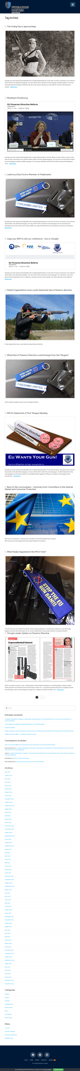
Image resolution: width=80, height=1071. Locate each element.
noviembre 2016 (9, 879)
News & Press (8, 1007)
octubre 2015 (8, 923)
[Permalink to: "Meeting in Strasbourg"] (40, 127)
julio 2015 (7, 930)
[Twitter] (40, 1055)
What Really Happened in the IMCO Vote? (26, 552)
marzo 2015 (8, 940)
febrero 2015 (8, 943)
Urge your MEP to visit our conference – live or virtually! (33, 239)
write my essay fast (10, 744)
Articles (7, 997)
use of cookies (47, 1069)
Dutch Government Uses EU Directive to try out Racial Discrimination (36, 744)
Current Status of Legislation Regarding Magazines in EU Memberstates (25, 724)
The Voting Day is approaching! (21, 26)
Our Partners (8, 1014)
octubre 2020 (8, 775)
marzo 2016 (8, 906)
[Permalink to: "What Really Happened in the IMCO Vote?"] (40, 590)
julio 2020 (7, 778)
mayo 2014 (8, 973)
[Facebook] (33, 1055)
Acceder (7, 1028)
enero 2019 (8, 822)
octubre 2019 (8, 802)
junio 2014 (8, 970)
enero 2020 (8, 795)
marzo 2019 (8, 819)
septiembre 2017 (9, 846)
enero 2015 (8, 946)
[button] (72, 4)
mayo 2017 (8, 859)
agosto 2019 (8, 809)
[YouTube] (47, 1055)
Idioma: (51, 1060)
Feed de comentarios (11, 1035)
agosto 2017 (8, 849)
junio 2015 (7, 933)
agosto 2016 (8, 889)
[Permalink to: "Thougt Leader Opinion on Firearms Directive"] (40, 659)
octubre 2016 (8, 883)
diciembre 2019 (9, 799)
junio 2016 (7, 896)
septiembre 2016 (9, 886)
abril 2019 (7, 815)
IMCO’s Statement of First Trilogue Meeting (27, 413)
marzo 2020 (8, 789)
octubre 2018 (8, 832)
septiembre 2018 (9, 836)
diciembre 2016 (9, 876)
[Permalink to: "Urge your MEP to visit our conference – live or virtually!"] (40, 256)
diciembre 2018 (9, 826)
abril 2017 (7, 862)
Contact (44, 1060)
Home (31, 1060)
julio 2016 (7, 893)
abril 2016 (7, 903)
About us (7, 994)
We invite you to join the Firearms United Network (30, 761)
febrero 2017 (8, 869)
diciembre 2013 (9, 980)
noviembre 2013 (9, 983)
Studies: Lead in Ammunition (21, 758)
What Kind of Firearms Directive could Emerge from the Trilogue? (38, 355)
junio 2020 (8, 782)
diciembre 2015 (9, 916)
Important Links (9, 1004)
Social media (8, 1017)
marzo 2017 (8, 866)
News (37, 1060)
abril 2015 (7, 936)
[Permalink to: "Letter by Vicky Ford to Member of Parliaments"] (40, 198)
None (6, 1011)
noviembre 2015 (9, 920)
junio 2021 (7, 772)
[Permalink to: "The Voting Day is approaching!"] (40, 54)
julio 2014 (7, 967)
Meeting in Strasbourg (17, 98)
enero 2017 (8, 873)
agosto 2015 (8, 926)
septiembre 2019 (9, 805)
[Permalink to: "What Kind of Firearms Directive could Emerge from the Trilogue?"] (40, 379)
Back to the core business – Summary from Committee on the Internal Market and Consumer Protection (39, 488)
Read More (13, 87)
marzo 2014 (8, 977)
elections (7, 1001)
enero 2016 (8, 913)
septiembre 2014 (9, 960)
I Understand (58, 1069)
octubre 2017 (8, 842)
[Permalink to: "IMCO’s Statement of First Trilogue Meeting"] (40, 441)
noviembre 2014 (9, 953)
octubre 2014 (8, 957)
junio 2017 (7, 856)
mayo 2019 (8, 812)
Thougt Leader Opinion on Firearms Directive (28, 633)
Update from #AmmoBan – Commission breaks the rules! (20, 734)
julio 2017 (7, 852)
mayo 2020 (8, 785)
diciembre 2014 (9, 950)
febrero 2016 (8, 910)
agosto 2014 (8, 963)
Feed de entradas (10, 1031)
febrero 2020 (8, 792)
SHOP (26, 1060)
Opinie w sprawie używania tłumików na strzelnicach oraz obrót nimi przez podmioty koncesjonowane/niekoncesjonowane (39, 731)
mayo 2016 (8, 899)
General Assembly (10, 727)
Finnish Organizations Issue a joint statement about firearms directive (39, 290)
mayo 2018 (8, 839)
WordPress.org (9, 1038)
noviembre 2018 (9, 829)
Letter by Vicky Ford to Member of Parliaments (29, 174)
